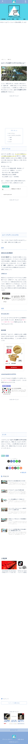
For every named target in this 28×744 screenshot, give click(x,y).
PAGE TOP (14, 730)
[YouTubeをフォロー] (12, 468)
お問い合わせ (21, 739)
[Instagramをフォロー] (10, 468)
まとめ (9, 141)
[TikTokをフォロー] (15, 468)
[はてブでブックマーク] (14, 461)
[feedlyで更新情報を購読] (18, 468)
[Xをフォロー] (7, 468)
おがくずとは (11, 133)
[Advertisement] (14, 39)
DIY (7, 455)
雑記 (3, 455)
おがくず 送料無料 (10, 363)
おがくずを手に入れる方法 (14, 135)
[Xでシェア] (8, 461)
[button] (19, 461)
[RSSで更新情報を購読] (21, 468)
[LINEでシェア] (16, 461)
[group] (9, 567)
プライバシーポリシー (7, 739)
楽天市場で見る (14, 367)
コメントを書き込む (14, 703)
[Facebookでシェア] (11, 461)
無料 (11, 137)
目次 (12, 130)
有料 (11, 139)
